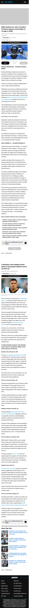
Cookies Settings (18, 596)
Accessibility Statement (20, 593)
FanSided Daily (18, 586)
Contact (3, 583)
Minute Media (7, 599)
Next (23, 63)
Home (2, 253)
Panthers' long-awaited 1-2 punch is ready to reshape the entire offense (15, 220)
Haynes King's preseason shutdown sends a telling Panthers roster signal (14, 236)
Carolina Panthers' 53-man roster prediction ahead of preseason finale (14, 228)
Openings (16, 581)
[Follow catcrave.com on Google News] (26, 243)
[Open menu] (2, 2)
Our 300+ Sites (18, 583)
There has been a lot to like (8, 468)
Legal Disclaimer (5, 593)
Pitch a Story (4, 588)
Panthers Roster (8, 253)
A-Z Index (3, 596)
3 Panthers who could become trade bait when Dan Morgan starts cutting (13, 232)
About (2, 581)
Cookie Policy (17, 591)
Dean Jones (6, 37)
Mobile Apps (4, 586)
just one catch (16, 454)
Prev (5, 63)
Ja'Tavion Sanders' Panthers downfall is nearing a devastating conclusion (13, 224)
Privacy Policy (17, 588)
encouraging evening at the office (15, 355)
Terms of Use (4, 591)
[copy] (10, 40)
